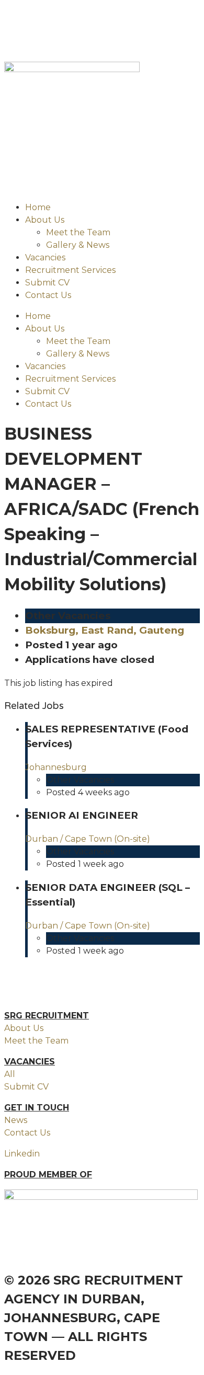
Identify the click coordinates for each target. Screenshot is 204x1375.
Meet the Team (78, 232)
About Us (44, 220)
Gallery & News (77, 245)
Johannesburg (56, 767)
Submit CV (47, 283)
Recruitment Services (70, 270)
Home (38, 207)
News (15, 1120)
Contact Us (48, 295)
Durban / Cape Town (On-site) (87, 839)
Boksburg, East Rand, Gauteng (104, 630)
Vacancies (45, 257)
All (9, 1074)
